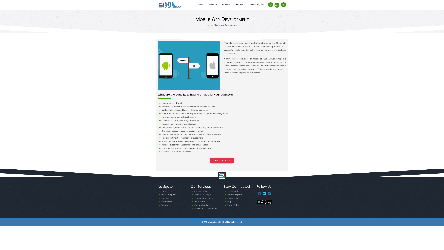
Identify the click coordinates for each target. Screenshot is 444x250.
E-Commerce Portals (203, 198)
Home (209, 25)
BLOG (277, 5)
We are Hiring (233, 198)
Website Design (201, 191)
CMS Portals (199, 201)
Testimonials (166, 201)
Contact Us (166, 205)
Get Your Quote (222, 160)
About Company (168, 194)
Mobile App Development (205, 208)
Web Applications (202, 205)
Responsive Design (202, 194)
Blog (229, 201)
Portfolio (165, 198)
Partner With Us (234, 191)
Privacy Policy (233, 205)
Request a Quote (234, 194)
